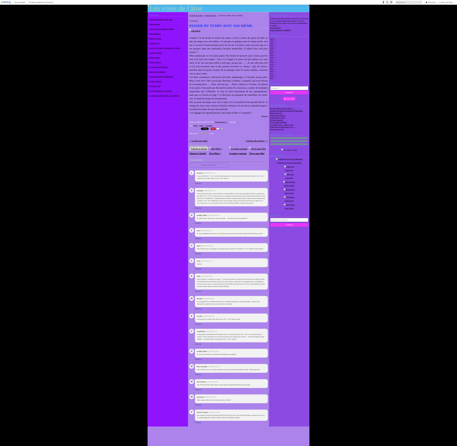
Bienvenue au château (157, 72)
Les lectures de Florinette (158, 67)
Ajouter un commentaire (209, 165)
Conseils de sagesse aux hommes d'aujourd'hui (286, 111)
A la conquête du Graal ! (278, 122)
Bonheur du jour (155, 39)
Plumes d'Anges (155, 62)
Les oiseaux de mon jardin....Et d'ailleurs (164, 96)
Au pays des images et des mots (161, 20)
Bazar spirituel (210, 16)
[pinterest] (391, 2)
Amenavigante (154, 24)
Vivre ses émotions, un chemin (160, 91)
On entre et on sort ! (277, 129)
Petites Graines (154, 58)
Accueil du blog (275, 28)
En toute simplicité (276, 120)
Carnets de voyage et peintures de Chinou (164, 48)
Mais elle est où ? (276, 113)
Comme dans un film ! (277, 118)
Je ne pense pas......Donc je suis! (281, 125)
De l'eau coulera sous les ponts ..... (282, 108)
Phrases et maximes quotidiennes (161, 77)
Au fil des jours (154, 86)
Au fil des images (155, 53)
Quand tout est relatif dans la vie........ (283, 127)
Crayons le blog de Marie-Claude (161, 29)
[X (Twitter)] (387, 2)
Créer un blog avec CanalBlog (280, 30)
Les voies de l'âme (196, 16)
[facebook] (383, 2)
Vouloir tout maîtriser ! (277, 115)
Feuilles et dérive (155, 81)
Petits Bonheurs (155, 34)
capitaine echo (154, 43)
